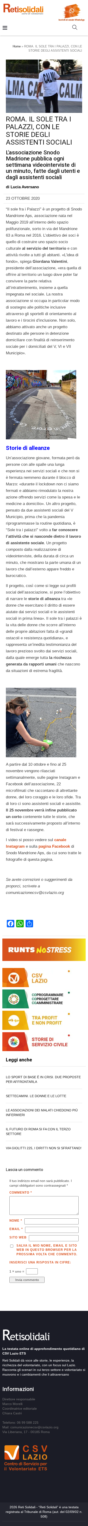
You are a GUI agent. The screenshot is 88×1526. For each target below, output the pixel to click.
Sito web (18, 1237)
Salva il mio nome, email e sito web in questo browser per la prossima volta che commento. (46, 1250)
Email (16, 1229)
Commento (20, 1192)
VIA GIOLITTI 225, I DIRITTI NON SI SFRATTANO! (43, 1148)
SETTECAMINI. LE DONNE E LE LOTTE (36, 1096)
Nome (15, 1220)
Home (17, 46)
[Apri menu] (5, 28)
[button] (76, 28)
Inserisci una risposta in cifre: (40, 1262)
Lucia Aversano (25, 187)
